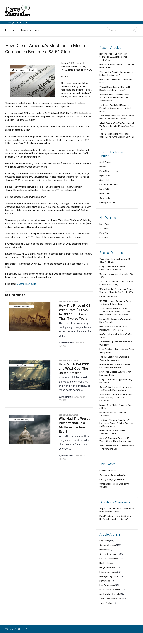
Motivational (104, 581)
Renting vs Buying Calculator (111, 479)
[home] (17, 11)
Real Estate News (107, 585)
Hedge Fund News (107, 567)
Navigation (29, 30)
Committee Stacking (108, 184)
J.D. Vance (104, 228)
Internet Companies (108, 572)
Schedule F (104, 180)
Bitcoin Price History (108, 297)
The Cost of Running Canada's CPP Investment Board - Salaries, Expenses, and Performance (116, 423)
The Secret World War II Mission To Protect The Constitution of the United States (116, 108)
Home (9, 30)
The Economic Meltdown (110, 599)
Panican (103, 167)
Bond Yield (104, 189)
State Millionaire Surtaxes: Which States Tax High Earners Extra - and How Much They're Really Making (114, 312)
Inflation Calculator (107, 470)
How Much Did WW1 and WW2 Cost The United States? (74, 368)
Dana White (104, 233)
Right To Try (104, 176)
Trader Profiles (105, 603)
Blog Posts (104, 541)
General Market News (108, 558)
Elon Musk (103, 237)
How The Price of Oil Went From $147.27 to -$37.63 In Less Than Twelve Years (113, 57)
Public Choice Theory (108, 171)
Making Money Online (108, 576)
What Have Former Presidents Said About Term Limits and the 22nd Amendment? (114, 97)
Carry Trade (104, 198)
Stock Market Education (109, 590)
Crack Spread (105, 162)
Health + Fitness (106, 563)
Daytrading (104, 550)
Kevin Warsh (104, 224)
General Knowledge (26, 284)
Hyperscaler (104, 193)
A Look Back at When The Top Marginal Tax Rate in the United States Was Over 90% (116, 126)
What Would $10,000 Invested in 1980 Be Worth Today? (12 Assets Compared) (115, 397)
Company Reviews (107, 545)
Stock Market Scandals (109, 594)
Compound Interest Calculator (112, 475)
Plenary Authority (107, 202)
